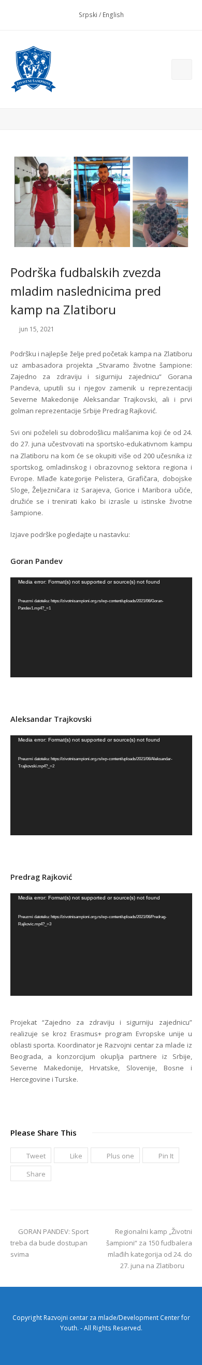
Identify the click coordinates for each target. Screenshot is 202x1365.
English (113, 14)
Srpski (88, 14)
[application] (101, 627)
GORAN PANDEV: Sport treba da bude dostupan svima (49, 1243)
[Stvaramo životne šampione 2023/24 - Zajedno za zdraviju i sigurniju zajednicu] (33, 69)
